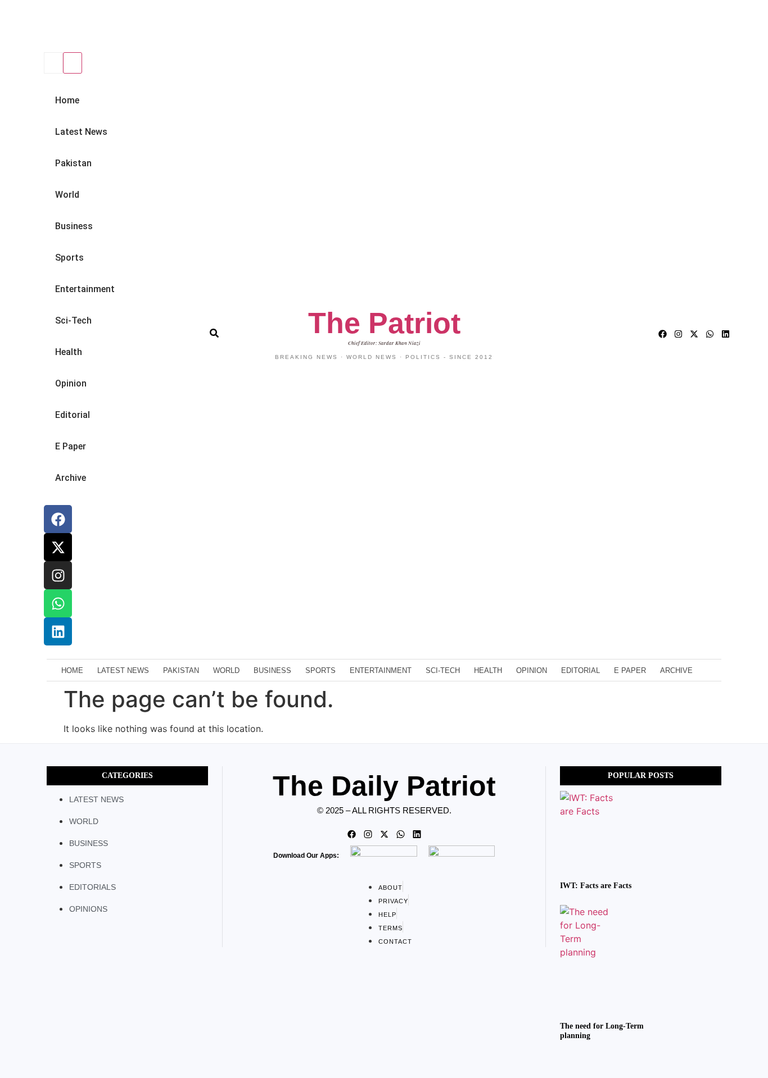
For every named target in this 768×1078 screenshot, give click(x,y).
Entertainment (85, 289)
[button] (42, 27)
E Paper (70, 446)
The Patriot (384, 323)
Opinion (71, 383)
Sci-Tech (73, 320)
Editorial (72, 415)
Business (74, 226)
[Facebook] (58, 519)
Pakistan (73, 163)
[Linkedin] (58, 631)
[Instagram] (58, 575)
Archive (70, 477)
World (67, 194)
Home (67, 100)
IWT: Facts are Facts (595, 885)
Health (68, 352)
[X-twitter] (58, 547)
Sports (69, 257)
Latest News (81, 131)
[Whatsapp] (58, 603)
